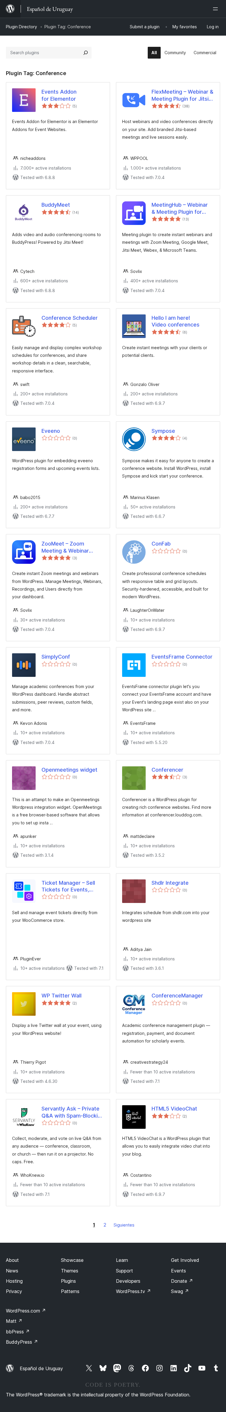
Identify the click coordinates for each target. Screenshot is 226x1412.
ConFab (161, 544)
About (12, 1260)
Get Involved (185, 1260)
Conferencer (167, 770)
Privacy (14, 1291)
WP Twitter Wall (61, 995)
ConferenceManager (177, 995)
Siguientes (124, 1224)
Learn (122, 1260)
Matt (14, 1321)
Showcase (72, 1260)
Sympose (163, 431)
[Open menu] (216, 9)
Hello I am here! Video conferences (176, 321)
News (12, 1271)
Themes (69, 1271)
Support (124, 1271)
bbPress (18, 1332)
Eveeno (50, 431)
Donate (182, 1281)
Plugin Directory (21, 26)
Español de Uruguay (41, 1368)
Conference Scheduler (69, 318)
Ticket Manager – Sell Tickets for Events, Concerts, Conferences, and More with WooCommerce (71, 886)
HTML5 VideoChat (174, 1109)
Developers (128, 1281)
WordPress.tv (133, 1291)
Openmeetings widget (69, 770)
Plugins (68, 1281)
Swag (180, 1291)
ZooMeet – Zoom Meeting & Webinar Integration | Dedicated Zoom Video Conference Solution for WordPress (72, 547)
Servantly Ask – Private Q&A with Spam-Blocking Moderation (72, 1112)
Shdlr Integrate (170, 883)
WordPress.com (26, 1311)
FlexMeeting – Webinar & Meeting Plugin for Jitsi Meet (182, 95)
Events (178, 1271)
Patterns (70, 1291)
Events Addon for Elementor (59, 95)
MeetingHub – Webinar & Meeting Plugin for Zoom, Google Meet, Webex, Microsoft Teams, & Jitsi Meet (180, 208)
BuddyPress (22, 1342)
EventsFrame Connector (182, 657)
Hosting (14, 1281)
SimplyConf (55, 657)
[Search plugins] (86, 53)
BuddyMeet (55, 205)
